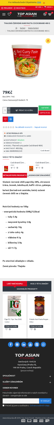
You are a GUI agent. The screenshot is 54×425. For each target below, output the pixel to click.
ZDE (39, 2)
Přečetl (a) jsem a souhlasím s (27, 406)
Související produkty (27, 289)
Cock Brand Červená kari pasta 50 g (18, 163)
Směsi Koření (33, 28)
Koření (22, 28)
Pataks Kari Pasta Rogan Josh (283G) (40, 319)
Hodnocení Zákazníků (39, 175)
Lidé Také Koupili (15, 284)
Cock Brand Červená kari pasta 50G (43, 163)
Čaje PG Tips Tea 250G (13, 319)
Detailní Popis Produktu (15, 175)
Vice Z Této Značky (39, 284)
